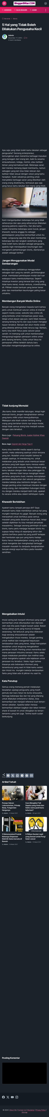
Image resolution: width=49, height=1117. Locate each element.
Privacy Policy (40, 1110)
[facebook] (8, 775)
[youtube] (12, 1097)
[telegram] (22, 775)
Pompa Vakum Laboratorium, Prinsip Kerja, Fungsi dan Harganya (11, 806)
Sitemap (24, 1112)
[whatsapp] (17, 775)
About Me (13, 1110)
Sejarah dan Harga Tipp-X (22, 444)
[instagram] (16, 1097)
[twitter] (13, 775)
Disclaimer (31, 1110)
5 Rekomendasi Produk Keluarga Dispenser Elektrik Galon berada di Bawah (12, 837)
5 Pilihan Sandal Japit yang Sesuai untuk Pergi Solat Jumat (35, 836)
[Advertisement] (24, 69)
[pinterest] (27, 775)
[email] (31, 775)
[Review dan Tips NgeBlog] (24, 3)
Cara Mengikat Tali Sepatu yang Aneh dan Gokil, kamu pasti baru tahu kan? (34, 806)
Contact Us (22, 1110)
